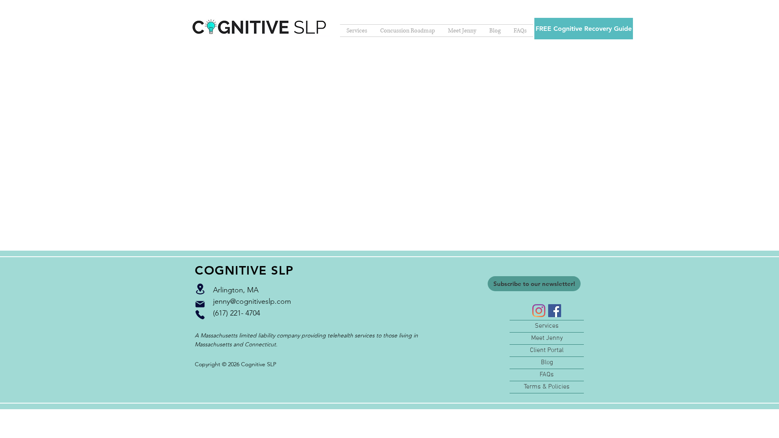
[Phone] (200, 314)
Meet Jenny (547, 338)
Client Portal (547, 350)
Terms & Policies (547, 387)
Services (547, 326)
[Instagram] (538, 310)
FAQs (547, 375)
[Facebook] (554, 310)
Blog (547, 363)
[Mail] (200, 304)
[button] (583, 28)
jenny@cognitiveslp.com (252, 301)
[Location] (200, 289)
